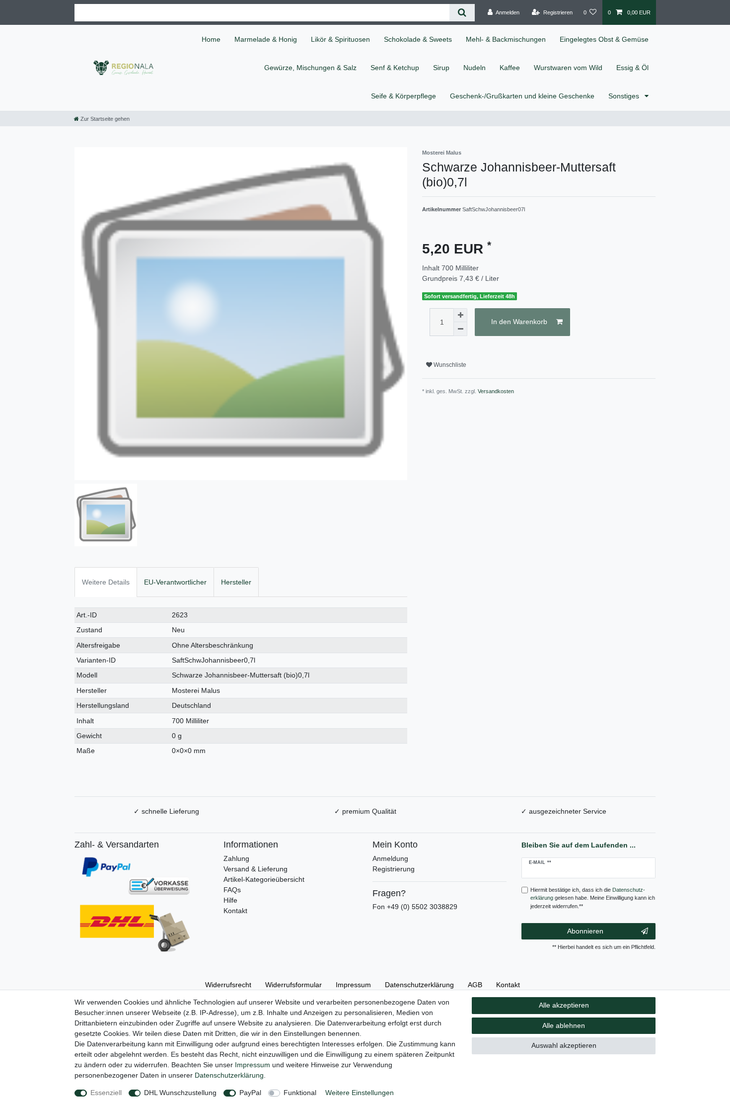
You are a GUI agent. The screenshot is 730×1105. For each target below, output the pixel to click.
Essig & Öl (632, 68)
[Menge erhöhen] (460, 315)
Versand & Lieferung (255, 869)
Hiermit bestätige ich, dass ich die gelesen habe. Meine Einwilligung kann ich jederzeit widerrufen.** (592, 898)
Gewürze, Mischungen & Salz (310, 68)
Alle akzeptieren (564, 1005)
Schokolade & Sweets (418, 39)
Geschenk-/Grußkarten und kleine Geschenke (522, 96)
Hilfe (230, 900)
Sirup (441, 68)
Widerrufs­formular (293, 985)
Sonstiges (624, 96)
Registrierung (393, 869)
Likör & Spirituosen (340, 39)
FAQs (232, 890)
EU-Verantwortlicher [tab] (175, 582)
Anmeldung (390, 858)
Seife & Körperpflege (403, 96)
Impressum (353, 985)
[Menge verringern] (460, 329)
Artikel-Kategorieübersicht (263, 879)
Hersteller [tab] (236, 582)
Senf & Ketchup (394, 68)
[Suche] (462, 12)
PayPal (250, 1093)
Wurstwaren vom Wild (568, 68)
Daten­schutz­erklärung (419, 985)
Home (211, 39)
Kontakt (235, 911)
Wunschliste (449, 364)
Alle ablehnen (563, 1025)
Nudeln (474, 68)
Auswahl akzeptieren (563, 1045)
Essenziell (106, 1093)
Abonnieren (585, 931)
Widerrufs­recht (228, 985)
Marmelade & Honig (265, 39)
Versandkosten (496, 391)
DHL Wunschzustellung (180, 1093)
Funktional (300, 1093)
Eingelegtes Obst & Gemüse (604, 39)
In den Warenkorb (519, 322)
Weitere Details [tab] (106, 582)
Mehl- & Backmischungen (506, 39)
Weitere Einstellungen (359, 1093)
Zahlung (236, 858)
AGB (475, 985)
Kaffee (510, 68)
